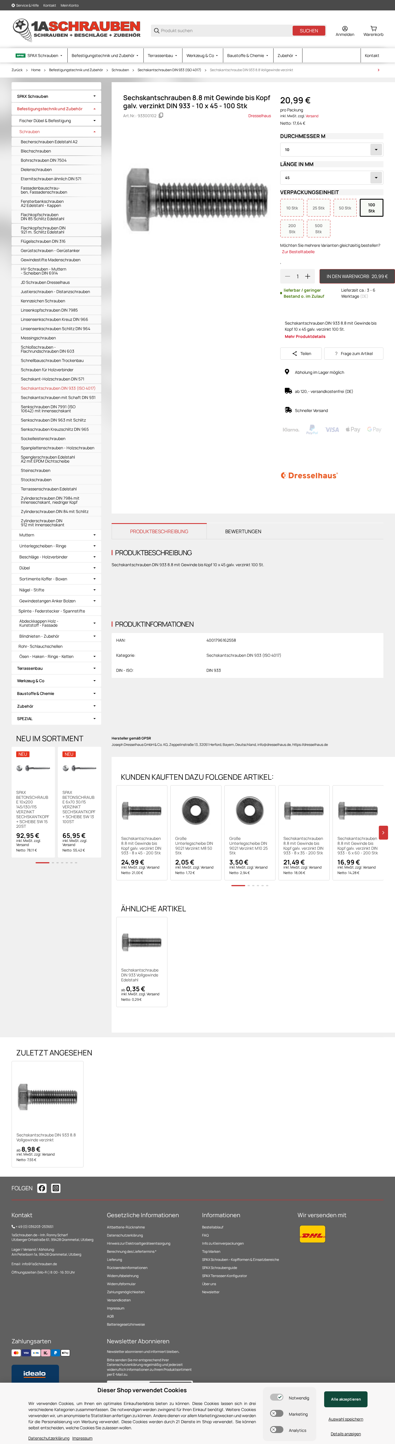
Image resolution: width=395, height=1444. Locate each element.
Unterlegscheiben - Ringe (42, 546)
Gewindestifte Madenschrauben (50, 259)
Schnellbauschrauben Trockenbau (52, 360)
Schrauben (120, 70)
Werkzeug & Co (30, 680)
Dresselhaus (259, 115)
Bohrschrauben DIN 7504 (44, 160)
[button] (142, 811)
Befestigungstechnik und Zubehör (76, 70)
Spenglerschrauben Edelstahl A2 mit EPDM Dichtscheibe (48, 459)
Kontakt (49, 5)
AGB (110, 1316)
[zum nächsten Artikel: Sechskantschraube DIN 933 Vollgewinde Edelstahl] (378, 70)
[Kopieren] (161, 115)
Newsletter (210, 1292)
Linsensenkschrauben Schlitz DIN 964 (55, 328)
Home (35, 70)
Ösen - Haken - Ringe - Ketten (46, 656)
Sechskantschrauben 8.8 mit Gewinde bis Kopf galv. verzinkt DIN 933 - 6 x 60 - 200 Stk (357, 846)
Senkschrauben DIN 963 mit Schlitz (53, 420)
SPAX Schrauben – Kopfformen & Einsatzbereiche (240, 1259)
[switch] (276, 1397)
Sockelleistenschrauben (43, 438)
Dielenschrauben (36, 169)
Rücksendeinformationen (127, 1267)
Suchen (309, 30)
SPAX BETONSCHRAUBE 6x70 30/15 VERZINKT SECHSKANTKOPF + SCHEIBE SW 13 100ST (78, 807)
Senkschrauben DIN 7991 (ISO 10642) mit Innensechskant (48, 408)
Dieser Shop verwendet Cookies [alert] (142, 1390)
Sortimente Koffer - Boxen (43, 579)
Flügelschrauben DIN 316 (43, 241)
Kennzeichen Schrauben (43, 300)
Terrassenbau (30, 668)
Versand (312, 115)
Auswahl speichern (345, 1419)
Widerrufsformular (121, 1283)
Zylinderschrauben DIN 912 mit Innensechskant (42, 522)
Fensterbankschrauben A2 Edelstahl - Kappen (42, 203)
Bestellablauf (212, 1227)
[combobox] (331, 150)
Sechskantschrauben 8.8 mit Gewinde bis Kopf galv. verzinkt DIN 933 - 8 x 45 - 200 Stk (141, 846)
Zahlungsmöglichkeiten (126, 1292)
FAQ (205, 1235)
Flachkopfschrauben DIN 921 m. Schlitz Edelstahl (43, 230)
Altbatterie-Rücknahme (126, 1227)
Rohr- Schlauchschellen (40, 646)
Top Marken (211, 1251)
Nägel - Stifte (31, 590)
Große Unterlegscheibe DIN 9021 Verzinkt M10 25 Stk (248, 846)
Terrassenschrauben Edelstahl (49, 489)
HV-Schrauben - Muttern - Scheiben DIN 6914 (43, 271)
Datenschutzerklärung (125, 1235)
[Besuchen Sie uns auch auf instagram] (55, 1188)
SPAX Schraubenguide (219, 1267)
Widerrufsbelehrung (123, 1275)
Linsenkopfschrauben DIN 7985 (49, 310)
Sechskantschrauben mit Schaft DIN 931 (58, 397)
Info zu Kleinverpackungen (223, 1243)
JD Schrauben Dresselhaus (45, 282)
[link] (56, 96)
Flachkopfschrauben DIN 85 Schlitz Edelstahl (42, 216)
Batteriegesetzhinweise (126, 1324)
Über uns (209, 1283)
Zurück (17, 70)
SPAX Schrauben (32, 96)
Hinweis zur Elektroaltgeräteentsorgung (138, 1243)
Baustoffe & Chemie (35, 693)
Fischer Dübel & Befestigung (45, 121)
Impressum (115, 1308)
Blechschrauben (36, 151)
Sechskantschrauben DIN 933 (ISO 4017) (169, 70)
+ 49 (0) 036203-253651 (34, 1226)
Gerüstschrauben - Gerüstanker (50, 250)
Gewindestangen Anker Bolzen (47, 601)
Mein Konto (70, 5)
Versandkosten (119, 1300)
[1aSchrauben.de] (77, 30)
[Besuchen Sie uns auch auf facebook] (42, 1188)
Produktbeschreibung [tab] (159, 531)
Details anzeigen (346, 1433)
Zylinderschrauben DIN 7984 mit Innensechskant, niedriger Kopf (50, 500)
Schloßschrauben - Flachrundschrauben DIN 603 (47, 349)
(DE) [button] (364, 296)
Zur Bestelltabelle (298, 251)
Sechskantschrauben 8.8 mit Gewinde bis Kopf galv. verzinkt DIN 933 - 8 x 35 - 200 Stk (303, 846)
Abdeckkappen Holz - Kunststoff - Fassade (38, 623)
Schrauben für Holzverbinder (47, 369)
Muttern (26, 535)
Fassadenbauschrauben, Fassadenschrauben (44, 190)
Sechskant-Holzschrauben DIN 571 (52, 379)
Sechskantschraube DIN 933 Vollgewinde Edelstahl (139, 975)
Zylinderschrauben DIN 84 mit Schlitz (54, 511)
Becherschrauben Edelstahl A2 (49, 141)
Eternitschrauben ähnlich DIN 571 (51, 178)
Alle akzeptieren (346, 1399)
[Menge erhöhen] (307, 276)
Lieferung (114, 1259)
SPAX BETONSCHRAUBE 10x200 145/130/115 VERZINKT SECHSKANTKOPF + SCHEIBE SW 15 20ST (32, 809)
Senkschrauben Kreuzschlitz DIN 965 (55, 429)
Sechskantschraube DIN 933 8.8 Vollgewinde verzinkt (251, 70)
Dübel (24, 568)
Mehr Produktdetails (305, 336)
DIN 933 (213, 670)
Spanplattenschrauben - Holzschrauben (57, 447)
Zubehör (25, 706)
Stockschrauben (36, 479)
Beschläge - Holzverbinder (43, 557)
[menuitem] (39, 55)
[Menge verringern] (287, 276)
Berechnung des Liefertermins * (131, 1251)
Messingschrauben (38, 338)
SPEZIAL (24, 718)
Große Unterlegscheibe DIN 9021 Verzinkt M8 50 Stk (194, 846)
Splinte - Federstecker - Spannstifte (52, 611)
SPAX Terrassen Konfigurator (224, 1275)
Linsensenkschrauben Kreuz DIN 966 (54, 319)
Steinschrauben (35, 470)
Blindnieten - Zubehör (39, 636)
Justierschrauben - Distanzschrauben (55, 291)
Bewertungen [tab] (243, 531)
